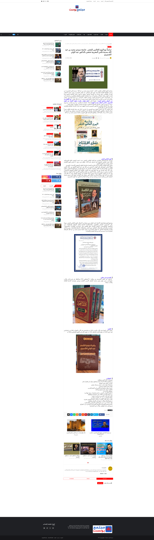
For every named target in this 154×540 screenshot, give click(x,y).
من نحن (98, 1)
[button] (88, 462)
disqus (88, 478)
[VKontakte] (80, 414)
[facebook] (48, 1)
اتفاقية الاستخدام (50, 537)
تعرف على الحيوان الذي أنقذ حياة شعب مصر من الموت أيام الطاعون (47, 154)
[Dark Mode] (14, 34)
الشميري (100, 43)
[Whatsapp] (74, 414)
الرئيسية (102, 1)
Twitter (96, 414)
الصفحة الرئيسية (107, 43)
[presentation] (111, 453)
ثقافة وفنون (89, 34)
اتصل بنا (94, 1)
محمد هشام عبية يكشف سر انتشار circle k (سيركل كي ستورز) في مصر (48, 165)
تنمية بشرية (96, 34)
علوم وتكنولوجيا (72, 34)
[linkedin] (91, 414)
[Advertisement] (77, 22)
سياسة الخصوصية (89, 1)
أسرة (106, 34)
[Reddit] (83, 414)
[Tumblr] (88, 414)
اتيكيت (102, 34)
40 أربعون (51, 127)
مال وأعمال (79, 34)
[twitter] (44, 1)
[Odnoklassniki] (77, 414)
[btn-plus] (69, 58)
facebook (102, 414)
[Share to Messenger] (71, 414)
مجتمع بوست (104, 467)
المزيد (66, 34)
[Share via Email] (68, 414)
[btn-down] (66, 58)
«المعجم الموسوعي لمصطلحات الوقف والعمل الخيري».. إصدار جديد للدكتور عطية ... (47, 55)
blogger (105, 478)
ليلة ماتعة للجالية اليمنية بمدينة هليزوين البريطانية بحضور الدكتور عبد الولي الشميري (88, 457)
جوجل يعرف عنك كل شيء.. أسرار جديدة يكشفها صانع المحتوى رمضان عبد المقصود (47, 73)
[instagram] (46, 1)
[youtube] (42, 1)
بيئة (84, 34)
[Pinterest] (86, 414)
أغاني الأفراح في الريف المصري (48, 109)
